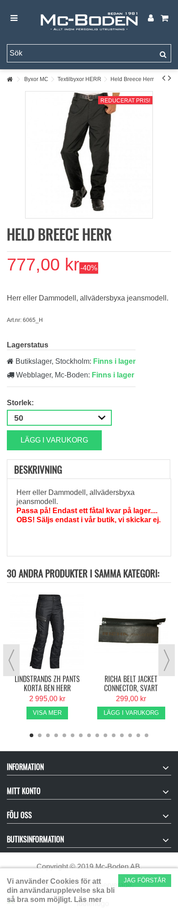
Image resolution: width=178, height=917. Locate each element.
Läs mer (88, 899)
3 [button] (48, 735)
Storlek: (21, 403)
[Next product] (169, 77)
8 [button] (89, 735)
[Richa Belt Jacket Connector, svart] (131, 632)
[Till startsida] (9, 79)
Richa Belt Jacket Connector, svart (131, 683)
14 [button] (138, 735)
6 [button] (72, 735)
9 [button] (97, 735)
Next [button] (166, 660)
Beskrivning (38, 469)
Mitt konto (24, 790)
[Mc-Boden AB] (89, 19)
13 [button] (130, 735)
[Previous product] (163, 77)
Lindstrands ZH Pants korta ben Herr (47, 683)
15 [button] (146, 735)
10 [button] (105, 735)
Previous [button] (11, 660)
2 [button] (40, 735)
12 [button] (122, 735)
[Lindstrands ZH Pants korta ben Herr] (47, 632)
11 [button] (113, 735)
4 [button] (56, 735)
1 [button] (31, 735)
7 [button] (81, 735)
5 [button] (64, 735)
